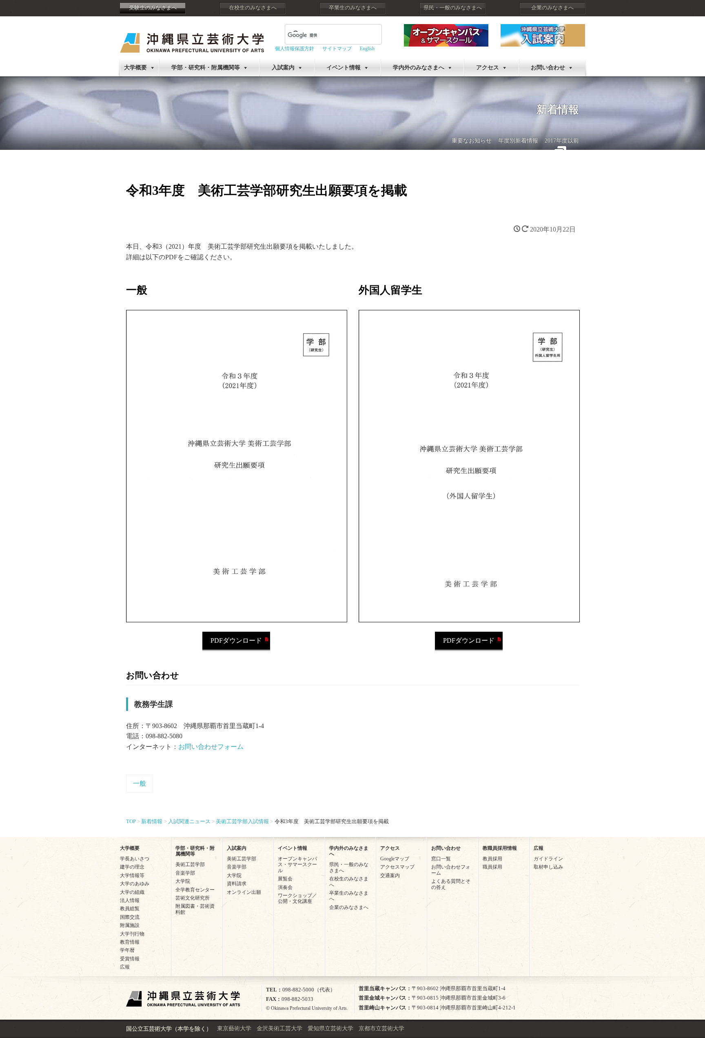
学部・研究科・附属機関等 (205, 68)
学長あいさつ (134, 859)
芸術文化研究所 (192, 898)
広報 (125, 967)
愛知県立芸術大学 (330, 1028)
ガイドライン (548, 859)
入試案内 (283, 68)
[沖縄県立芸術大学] (192, 36)
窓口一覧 (441, 859)
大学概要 (135, 68)
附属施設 (130, 925)
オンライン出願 (244, 892)
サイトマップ (337, 48)
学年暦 (127, 950)
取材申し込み (548, 867)
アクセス (487, 68)
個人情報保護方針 (294, 48)
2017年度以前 (562, 141)
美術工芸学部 (190, 864)
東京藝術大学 (234, 1028)
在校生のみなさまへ (253, 8)
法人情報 (130, 900)
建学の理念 (132, 867)
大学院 (182, 881)
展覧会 (285, 879)
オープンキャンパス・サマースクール (297, 864)
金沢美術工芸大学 (279, 1028)
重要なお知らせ (472, 141)
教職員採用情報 (500, 848)
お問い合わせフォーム (211, 746)
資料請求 (236, 884)
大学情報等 (132, 875)
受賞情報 (130, 959)
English (367, 48)
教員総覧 (130, 908)
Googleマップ (394, 859)
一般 (139, 783)
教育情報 (130, 942)
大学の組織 (132, 892)
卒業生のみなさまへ (353, 8)
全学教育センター (195, 890)
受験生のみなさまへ (153, 8)
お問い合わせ (548, 68)
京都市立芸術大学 (381, 1028)
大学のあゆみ (134, 884)
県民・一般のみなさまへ (452, 8)
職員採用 (492, 867)
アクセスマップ (397, 867)
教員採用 (492, 859)
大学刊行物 (132, 934)
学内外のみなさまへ (418, 68)
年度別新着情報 (518, 141)
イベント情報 (343, 68)
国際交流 (130, 917)
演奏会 (285, 887)
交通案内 (390, 875)
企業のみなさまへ (552, 8)
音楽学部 (185, 873)
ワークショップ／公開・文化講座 (297, 898)
